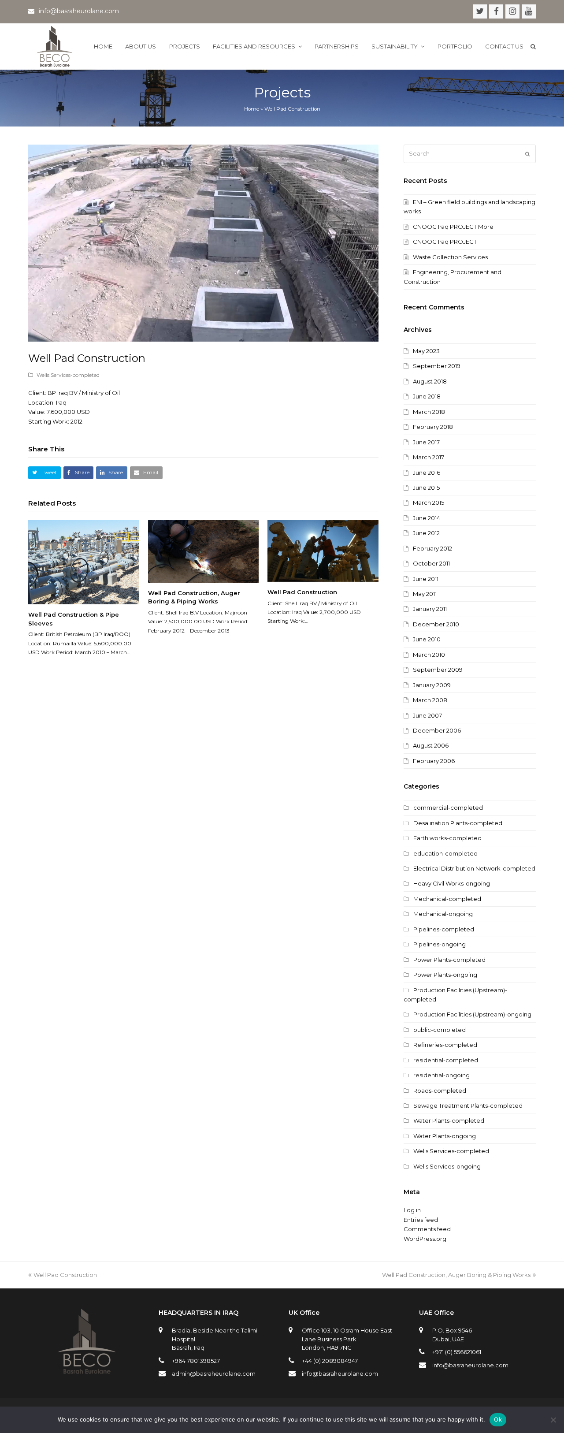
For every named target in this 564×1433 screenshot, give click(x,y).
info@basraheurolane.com (340, 1373)
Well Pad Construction (302, 592)
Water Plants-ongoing (444, 1135)
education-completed (445, 853)
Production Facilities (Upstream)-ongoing (472, 1014)
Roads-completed (439, 1090)
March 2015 (428, 502)
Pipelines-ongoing (439, 944)
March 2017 (428, 457)
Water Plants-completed (448, 1120)
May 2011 (425, 593)
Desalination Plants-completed (457, 822)
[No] (553, 1419)
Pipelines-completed (443, 929)
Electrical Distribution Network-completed (474, 868)
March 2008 (430, 699)
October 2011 (431, 563)
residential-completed (445, 1060)
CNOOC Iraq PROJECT (445, 241)
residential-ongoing (441, 1075)
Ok (498, 1419)
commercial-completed (448, 807)
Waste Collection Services (450, 257)
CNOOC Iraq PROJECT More (453, 226)
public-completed (439, 1029)
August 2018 (430, 381)
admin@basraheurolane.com (214, 1373)
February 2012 (432, 548)
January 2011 (430, 608)
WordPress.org (425, 1238)
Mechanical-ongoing (443, 913)
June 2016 (426, 472)
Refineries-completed (445, 1044)
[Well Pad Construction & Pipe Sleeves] (83, 562)
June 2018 (427, 396)
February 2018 (433, 426)
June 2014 (426, 517)
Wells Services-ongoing (447, 1166)
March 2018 (429, 411)
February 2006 (434, 760)
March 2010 (429, 654)
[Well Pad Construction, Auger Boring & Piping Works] (203, 551)
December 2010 (436, 624)
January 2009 (432, 685)
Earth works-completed (447, 837)
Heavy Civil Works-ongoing (451, 883)
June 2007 (427, 715)
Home (251, 109)
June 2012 (426, 532)
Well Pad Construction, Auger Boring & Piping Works (456, 1274)
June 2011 (425, 578)
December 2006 (437, 730)
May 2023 (426, 350)
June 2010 (427, 639)
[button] (44, 472)
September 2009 (438, 669)
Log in (412, 1209)
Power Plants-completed (449, 959)
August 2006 (431, 745)
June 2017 (426, 442)
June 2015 (426, 487)
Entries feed (421, 1219)
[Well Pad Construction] (322, 551)
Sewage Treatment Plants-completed (468, 1105)
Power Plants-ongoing (445, 974)
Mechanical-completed (447, 898)
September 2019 (436, 365)
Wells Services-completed (68, 375)
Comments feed (427, 1228)
